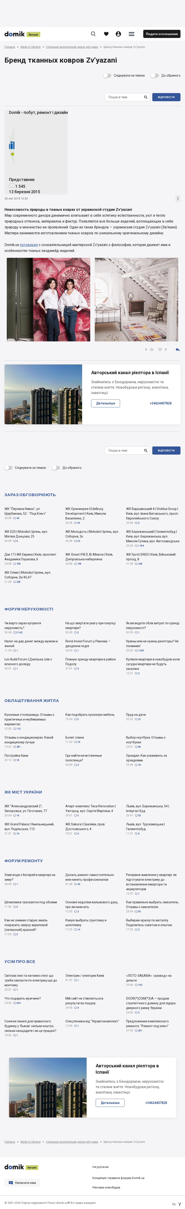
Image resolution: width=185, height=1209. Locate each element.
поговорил (29, 245)
